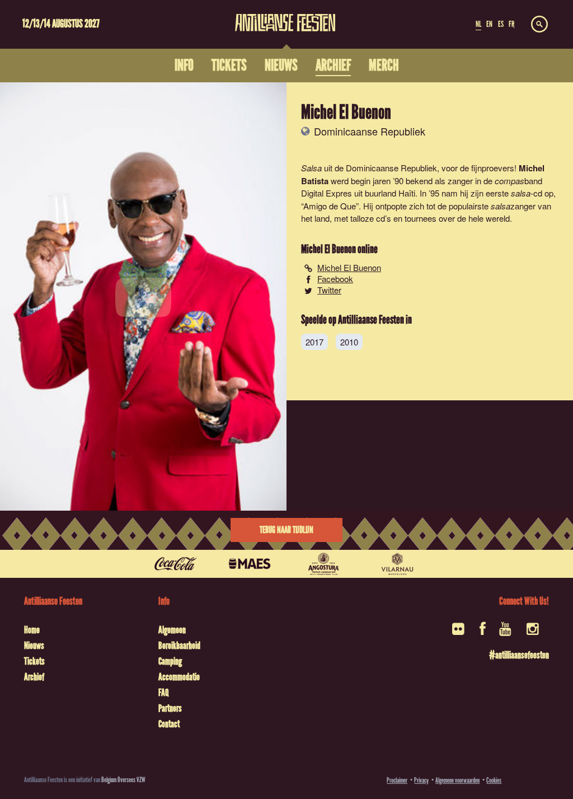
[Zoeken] (539, 24)
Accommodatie (179, 677)
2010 (349, 342)
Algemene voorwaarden (457, 780)
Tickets (34, 661)
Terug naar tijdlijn (286, 530)
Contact (169, 724)
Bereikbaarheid (179, 645)
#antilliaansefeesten (519, 655)
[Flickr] (459, 632)
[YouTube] (506, 632)
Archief (34, 677)
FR (511, 24)
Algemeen (172, 630)
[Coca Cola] (175, 564)
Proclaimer (397, 780)
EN (489, 24)
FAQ (163, 692)
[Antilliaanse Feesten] (285, 15)
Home (32, 630)
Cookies (493, 780)
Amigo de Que (329, 206)
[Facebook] (483, 632)
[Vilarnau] (397, 564)
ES (501, 24)
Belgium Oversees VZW (123, 779)
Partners (170, 708)
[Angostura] (323, 564)
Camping (170, 661)
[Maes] (249, 564)
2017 (314, 342)
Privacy (421, 780)
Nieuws (34, 645)
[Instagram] (534, 632)
